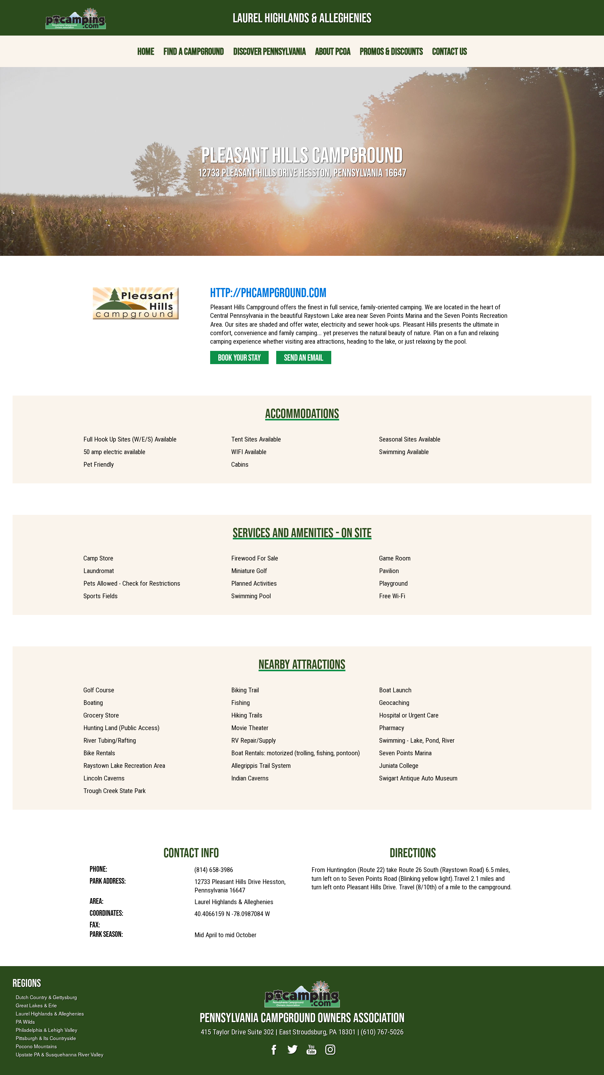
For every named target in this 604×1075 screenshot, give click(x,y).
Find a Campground (194, 51)
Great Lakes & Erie (36, 1005)
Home (145, 51)
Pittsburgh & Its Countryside (46, 1037)
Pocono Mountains (36, 1046)
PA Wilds (25, 1021)
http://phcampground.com (268, 292)
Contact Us (449, 51)
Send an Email (303, 357)
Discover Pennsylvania (269, 51)
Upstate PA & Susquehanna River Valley (59, 1054)
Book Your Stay (239, 357)
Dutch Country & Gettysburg (46, 996)
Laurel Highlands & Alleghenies (50, 1013)
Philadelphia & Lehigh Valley (46, 1029)
